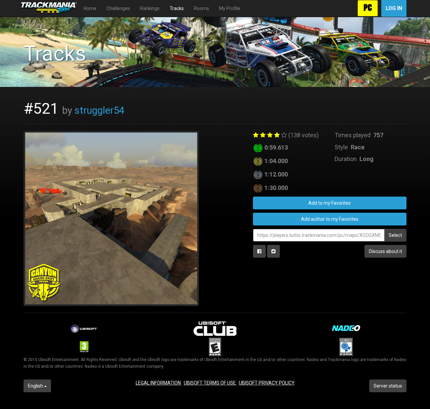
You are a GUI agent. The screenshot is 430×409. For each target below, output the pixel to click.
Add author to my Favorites (329, 219)
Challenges (118, 8)
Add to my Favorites (329, 203)
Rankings (150, 8)
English (36, 386)
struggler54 (99, 110)
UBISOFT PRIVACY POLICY (267, 383)
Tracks (177, 8)
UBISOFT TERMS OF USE (210, 383)
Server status (388, 386)
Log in (394, 8)
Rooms (201, 8)
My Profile (229, 8)
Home (90, 8)
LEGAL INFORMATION (159, 383)
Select (395, 235)
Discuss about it (385, 251)
